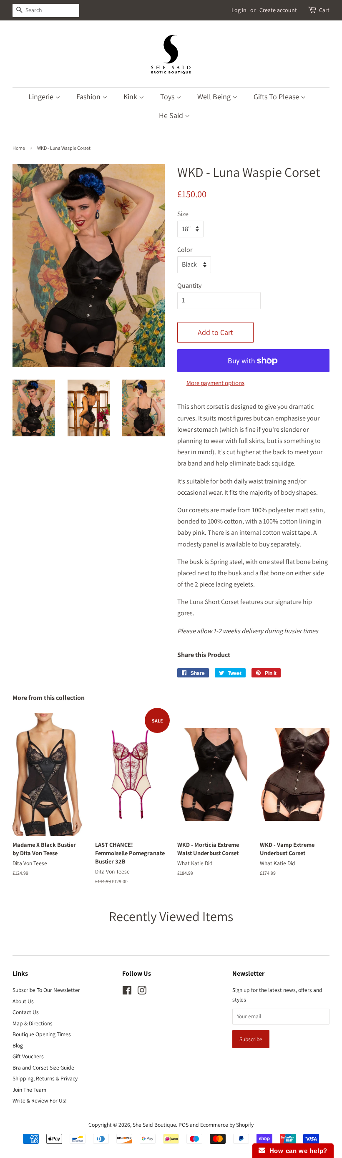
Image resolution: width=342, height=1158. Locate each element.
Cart (324, 10)
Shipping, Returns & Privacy (45, 1078)
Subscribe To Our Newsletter (46, 990)
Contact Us (26, 1012)
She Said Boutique (154, 1124)
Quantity (189, 285)
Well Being (214, 96)
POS (184, 1124)
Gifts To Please (277, 96)
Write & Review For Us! (40, 1100)
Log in (238, 10)
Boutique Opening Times (42, 1034)
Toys (168, 96)
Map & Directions (33, 1023)
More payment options (215, 383)
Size (183, 213)
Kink (131, 96)
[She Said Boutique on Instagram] (141, 992)
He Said (172, 115)
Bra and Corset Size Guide (43, 1067)
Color (184, 249)
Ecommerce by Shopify (227, 1124)
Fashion (89, 96)
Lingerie (41, 96)
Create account (278, 10)
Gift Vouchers (28, 1056)
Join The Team (29, 1089)
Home (19, 148)
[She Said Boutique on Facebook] (127, 992)
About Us (23, 1001)
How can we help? (296, 1150)
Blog (18, 1045)
